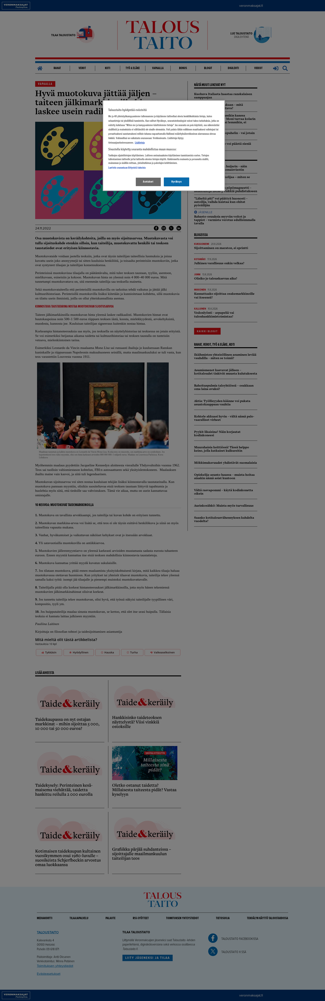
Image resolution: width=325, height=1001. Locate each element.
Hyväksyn (176, 182)
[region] (164, 145)
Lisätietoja (140, 143)
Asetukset (148, 182)
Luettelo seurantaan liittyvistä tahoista (127, 168)
